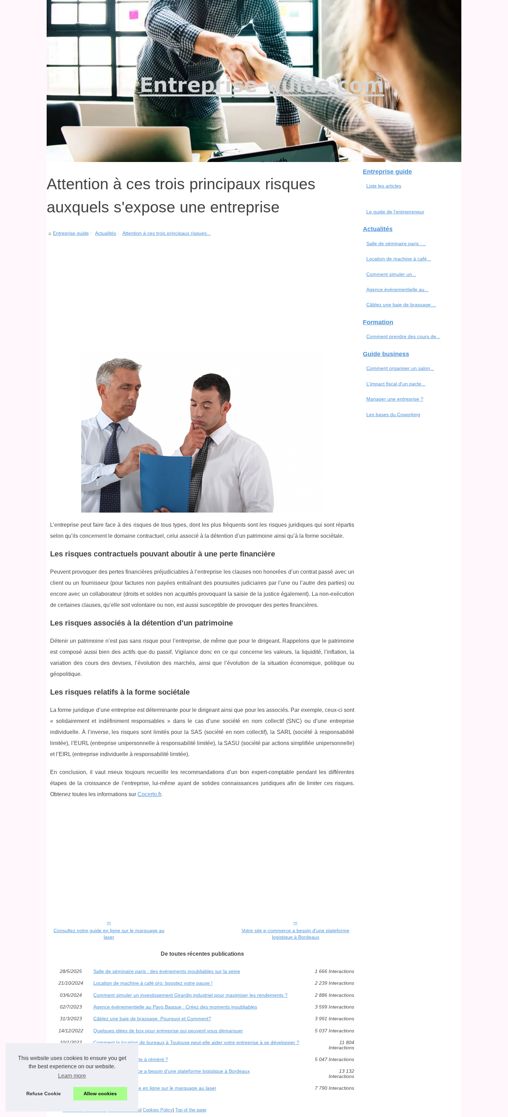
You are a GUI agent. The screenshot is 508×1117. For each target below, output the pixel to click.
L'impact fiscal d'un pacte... (395, 383)
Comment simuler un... (391, 274)
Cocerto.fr (149, 794)
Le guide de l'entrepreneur (395, 211)
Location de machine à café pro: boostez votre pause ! (153, 983)
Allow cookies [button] (100, 1093)
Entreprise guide (71, 233)
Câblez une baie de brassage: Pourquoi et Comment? (152, 1018)
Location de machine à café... (398, 258)
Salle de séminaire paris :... (396, 243)
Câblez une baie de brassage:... (401, 304)
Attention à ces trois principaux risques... (166, 233)
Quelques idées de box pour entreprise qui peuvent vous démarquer (168, 1030)
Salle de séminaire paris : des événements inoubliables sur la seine (166, 971)
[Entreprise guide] (254, 81)
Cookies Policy (158, 1110)
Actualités (105, 233)
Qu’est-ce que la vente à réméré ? (130, 1059)
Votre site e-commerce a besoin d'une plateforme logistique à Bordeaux (295, 934)
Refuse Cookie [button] (43, 1093)
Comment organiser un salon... (400, 368)
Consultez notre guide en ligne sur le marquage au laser (109, 934)
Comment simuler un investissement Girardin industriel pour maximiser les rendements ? (190, 995)
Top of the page (190, 1110)
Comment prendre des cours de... (403, 336)
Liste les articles (383, 186)
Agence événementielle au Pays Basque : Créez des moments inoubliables (175, 1006)
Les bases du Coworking (393, 414)
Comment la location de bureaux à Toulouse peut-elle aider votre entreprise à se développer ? (196, 1042)
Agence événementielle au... (397, 289)
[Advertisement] (202, 289)
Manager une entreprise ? (394, 399)
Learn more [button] (72, 1076)
